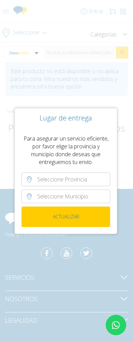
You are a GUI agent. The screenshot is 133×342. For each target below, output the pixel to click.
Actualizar (66, 216)
